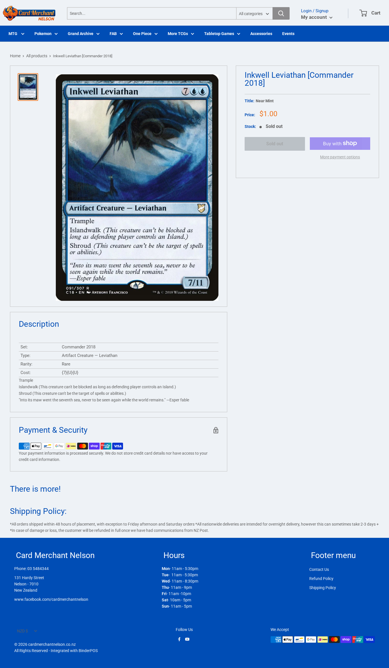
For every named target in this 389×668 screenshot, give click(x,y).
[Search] (281, 13)
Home (15, 56)
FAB (113, 33)
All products (36, 56)
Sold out (274, 143)
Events (288, 33)
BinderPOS (88, 650)
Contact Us (319, 569)
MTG (13, 33)
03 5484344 (38, 568)
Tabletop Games (219, 33)
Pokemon (43, 33)
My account (314, 17)
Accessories (261, 33)
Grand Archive (80, 33)
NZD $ (22, 631)
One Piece (142, 33)
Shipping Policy (322, 587)
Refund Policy (321, 578)
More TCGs (178, 33)
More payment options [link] (340, 156)
